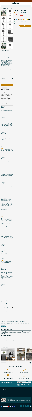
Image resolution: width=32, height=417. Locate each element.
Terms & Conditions (19, 408)
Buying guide (16, 23)
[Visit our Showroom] (27, 3)
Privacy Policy (24, 408)
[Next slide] (30, 363)
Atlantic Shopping (5, 408)
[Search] (30, 6)
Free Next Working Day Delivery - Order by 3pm (16, 0)
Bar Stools (4, 8)
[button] (6, 103)
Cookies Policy (29, 408)
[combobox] (16, 6)
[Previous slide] (28, 363)
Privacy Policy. (18, 385)
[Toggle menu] (1, 3)
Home (1, 8)
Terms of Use (27, 384)
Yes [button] (6, 141)
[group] (7, 81)
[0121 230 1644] (29, 3)
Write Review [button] (7, 84)
